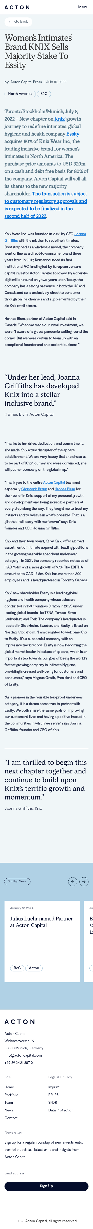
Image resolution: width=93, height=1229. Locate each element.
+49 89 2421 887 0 (19, 1063)
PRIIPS (53, 1095)
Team (9, 1103)
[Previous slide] (72, 881)
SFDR (52, 1103)
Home (9, 1087)
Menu (83, 7)
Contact (11, 1118)
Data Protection (61, 1110)
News (9, 1110)
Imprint (53, 1087)
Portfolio (12, 1095)
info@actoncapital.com (23, 1056)
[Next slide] (83, 881)
